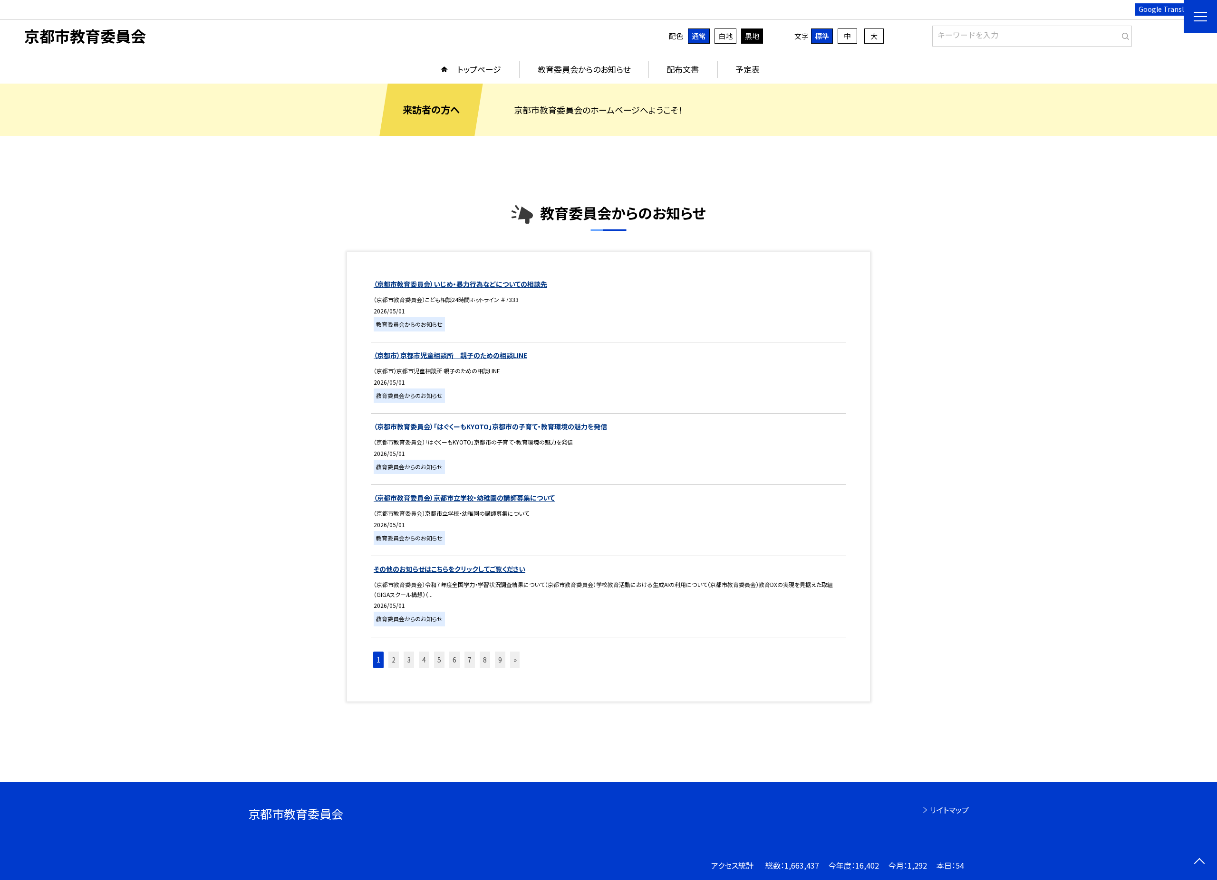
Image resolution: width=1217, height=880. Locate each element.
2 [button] (394, 659)
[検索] (1123, 34)
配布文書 (682, 69)
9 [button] (500, 659)
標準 (822, 36)
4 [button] (424, 659)
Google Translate (1166, 9)
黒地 (752, 36)
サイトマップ (949, 809)
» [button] (515, 659)
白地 (725, 36)
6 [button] (454, 659)
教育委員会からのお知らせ (584, 69)
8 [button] (485, 659)
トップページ (479, 69)
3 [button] (409, 659)
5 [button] (439, 659)
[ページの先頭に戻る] (1199, 862)
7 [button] (470, 659)
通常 (699, 36)
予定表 (747, 69)
